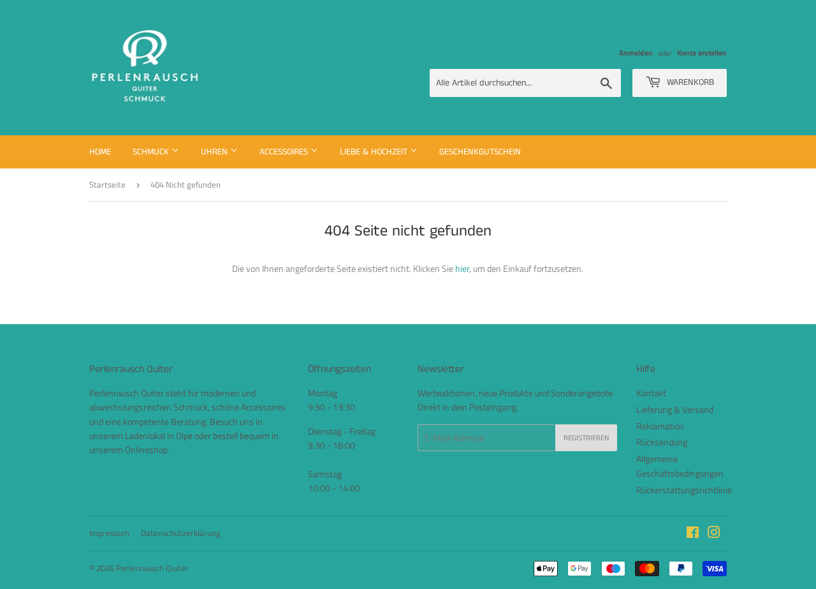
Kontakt (651, 392)
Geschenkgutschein (480, 151)
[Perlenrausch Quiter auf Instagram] (714, 534)
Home (100, 151)
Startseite (107, 184)
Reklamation (660, 426)
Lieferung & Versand (674, 409)
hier (462, 268)
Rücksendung (661, 442)
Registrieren (586, 438)
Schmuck (152, 151)
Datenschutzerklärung (181, 532)
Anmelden (636, 53)
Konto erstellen (702, 53)
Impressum (109, 532)
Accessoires (284, 151)
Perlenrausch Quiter (152, 568)
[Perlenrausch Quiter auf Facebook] (692, 534)
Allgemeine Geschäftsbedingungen (680, 465)
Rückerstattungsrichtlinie (684, 489)
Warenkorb (689, 82)
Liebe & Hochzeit (375, 151)
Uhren (215, 151)
